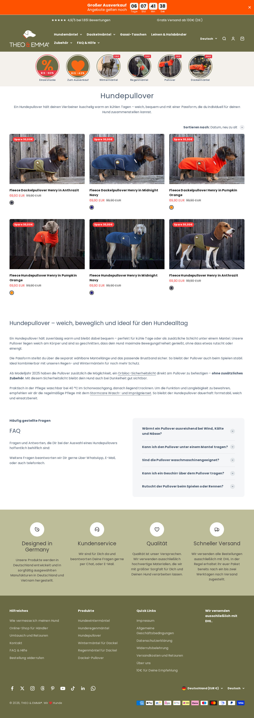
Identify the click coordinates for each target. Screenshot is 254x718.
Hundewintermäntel (94, 620)
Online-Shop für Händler (29, 628)
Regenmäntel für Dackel (97, 650)
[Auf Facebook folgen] (12, 688)
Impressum (145, 620)
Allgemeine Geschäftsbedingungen (155, 631)
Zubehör (61, 42)
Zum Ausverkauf (78, 77)
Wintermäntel (109, 68)
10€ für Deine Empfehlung (157, 670)
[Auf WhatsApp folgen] (93, 688)
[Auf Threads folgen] (42, 688)
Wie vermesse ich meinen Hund (34, 620)
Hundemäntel (66, 34)
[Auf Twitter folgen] (22, 688)
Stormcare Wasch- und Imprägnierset (120, 393)
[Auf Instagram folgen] (32, 688)
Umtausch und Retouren (29, 635)
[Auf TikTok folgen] (73, 688)
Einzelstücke (47, 76)
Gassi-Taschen (133, 34)
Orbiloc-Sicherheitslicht (137, 373)
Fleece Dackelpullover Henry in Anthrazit (44, 190)
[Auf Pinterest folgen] (52, 688)
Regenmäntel (140, 68)
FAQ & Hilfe (86, 42)
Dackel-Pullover (91, 658)
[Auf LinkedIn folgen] (83, 688)
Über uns (144, 663)
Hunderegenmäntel (93, 628)
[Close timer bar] (249, 7)
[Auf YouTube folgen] (62, 688)
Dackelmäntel (99, 34)
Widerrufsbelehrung (152, 648)
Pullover (172, 68)
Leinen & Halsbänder (169, 34)
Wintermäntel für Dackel (97, 643)
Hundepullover (89, 635)
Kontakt (16, 643)
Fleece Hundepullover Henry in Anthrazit (203, 275)
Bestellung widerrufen (27, 658)
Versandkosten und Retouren (160, 655)
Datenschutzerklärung (154, 640)
